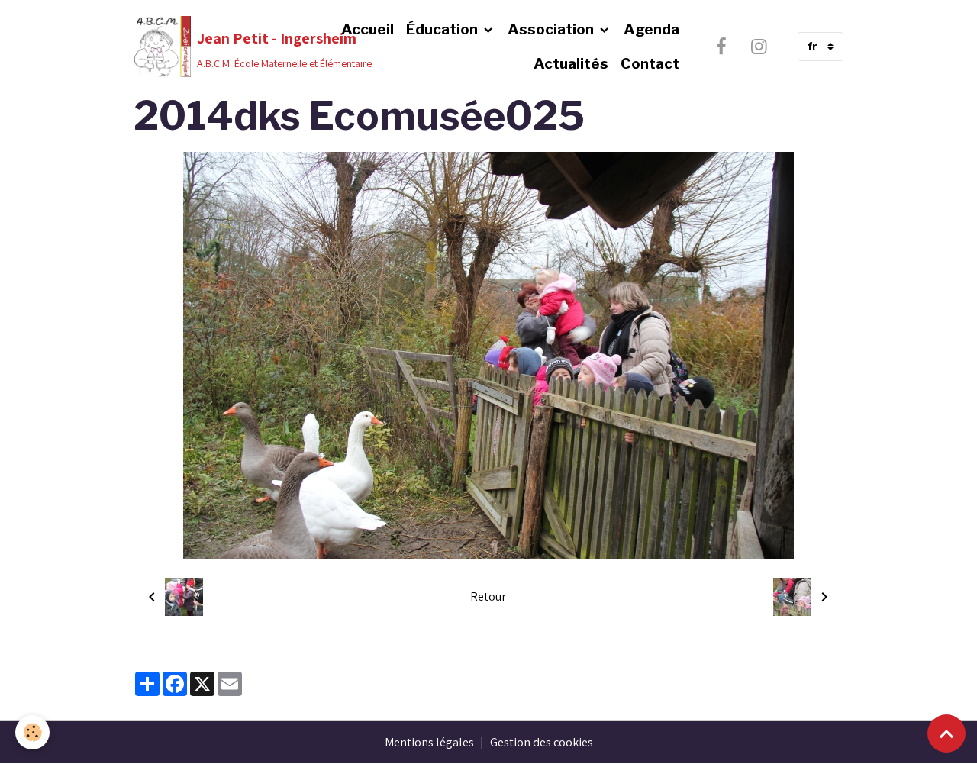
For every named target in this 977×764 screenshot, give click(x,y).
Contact (650, 63)
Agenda (651, 29)
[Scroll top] (946, 733)
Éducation (443, 29)
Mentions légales (429, 742)
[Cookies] (32, 732)
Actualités (571, 63)
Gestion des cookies (541, 742)
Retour (488, 596)
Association (552, 29)
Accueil (367, 29)
